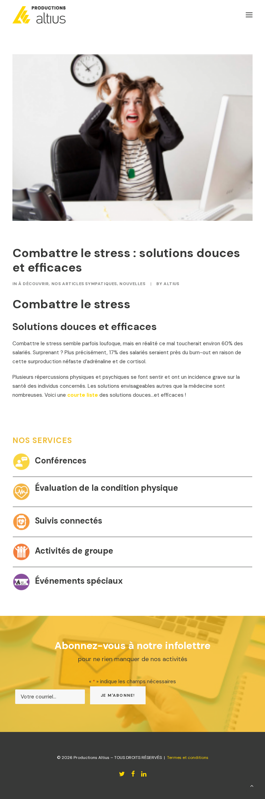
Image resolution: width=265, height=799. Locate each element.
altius (171, 283)
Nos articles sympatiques (84, 283)
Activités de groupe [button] (74, 550)
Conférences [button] (60, 460)
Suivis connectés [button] (68, 520)
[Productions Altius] (39, 15)
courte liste (82, 395)
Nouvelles (132, 283)
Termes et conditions (187, 757)
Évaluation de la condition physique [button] (106, 487)
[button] (21, 461)
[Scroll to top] (251, 785)
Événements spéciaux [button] (79, 580)
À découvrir (33, 283)
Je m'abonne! (118, 695)
